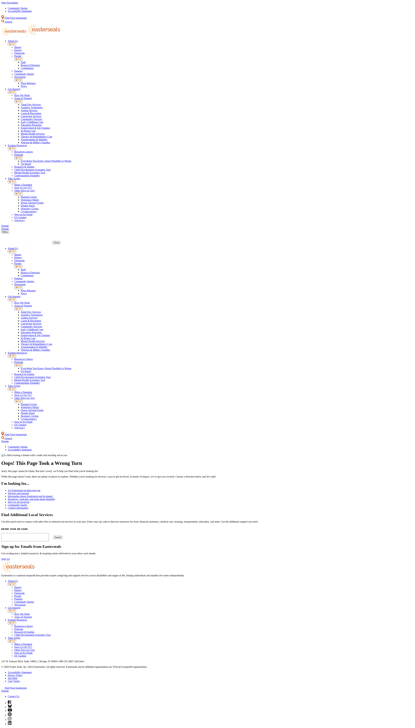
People (17, 56)
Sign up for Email (23, 214)
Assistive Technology (32, 107)
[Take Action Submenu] (12, 181)
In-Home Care (28, 130)
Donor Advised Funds (32, 202)
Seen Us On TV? (23, 187)
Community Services (31, 119)
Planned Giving (29, 197)
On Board (26, 164)
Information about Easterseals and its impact (30, 496)
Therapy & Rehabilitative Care (36, 136)
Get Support (14, 89)
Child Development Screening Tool (32, 169)
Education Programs (31, 125)
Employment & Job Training (35, 128)
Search (8, 21)
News (24, 86)
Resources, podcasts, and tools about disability (31, 499)
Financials (19, 53)
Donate (5, 690)
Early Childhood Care (32, 122)
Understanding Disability (27, 175)
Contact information (18, 508)
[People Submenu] (18, 59)
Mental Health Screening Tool (29, 172)
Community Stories (18, 8)
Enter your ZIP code (14, 529)
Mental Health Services (33, 133)
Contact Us (13, 696)
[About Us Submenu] (12, 44)
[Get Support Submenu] (12, 92)
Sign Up (5, 559)
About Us (13, 41)
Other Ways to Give (24, 190)
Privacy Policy (15, 675)
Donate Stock (28, 205)
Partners (18, 71)
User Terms (14, 681)
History (18, 50)
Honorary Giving (29, 208)
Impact (17, 47)
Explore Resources (17, 145)
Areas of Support (23, 98)
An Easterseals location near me (24, 490)
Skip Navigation (9, 2)
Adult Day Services (31, 104)
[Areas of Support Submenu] (18, 101)
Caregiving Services (31, 116)
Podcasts (18, 154)
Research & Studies (24, 166)
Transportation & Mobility (34, 139)
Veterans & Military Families (35, 142)
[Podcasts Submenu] (18, 158)
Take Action (14, 178)
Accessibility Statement (20, 11)
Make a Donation (23, 184)
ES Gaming (20, 217)
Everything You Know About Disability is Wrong (46, 161)
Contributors (27, 68)
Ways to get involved (18, 502)
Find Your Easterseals (15, 18)
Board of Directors (30, 65)
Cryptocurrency (29, 211)
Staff (23, 62)
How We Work (22, 95)
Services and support (18, 493)
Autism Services (29, 110)
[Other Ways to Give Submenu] (18, 194)
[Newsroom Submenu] (18, 80)
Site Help (12, 678)
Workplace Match (30, 199)
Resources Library (23, 151)
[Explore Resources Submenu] (12, 148)
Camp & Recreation (31, 113)
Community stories (17, 505)
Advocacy (19, 220)
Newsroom (20, 77)
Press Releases (28, 83)
